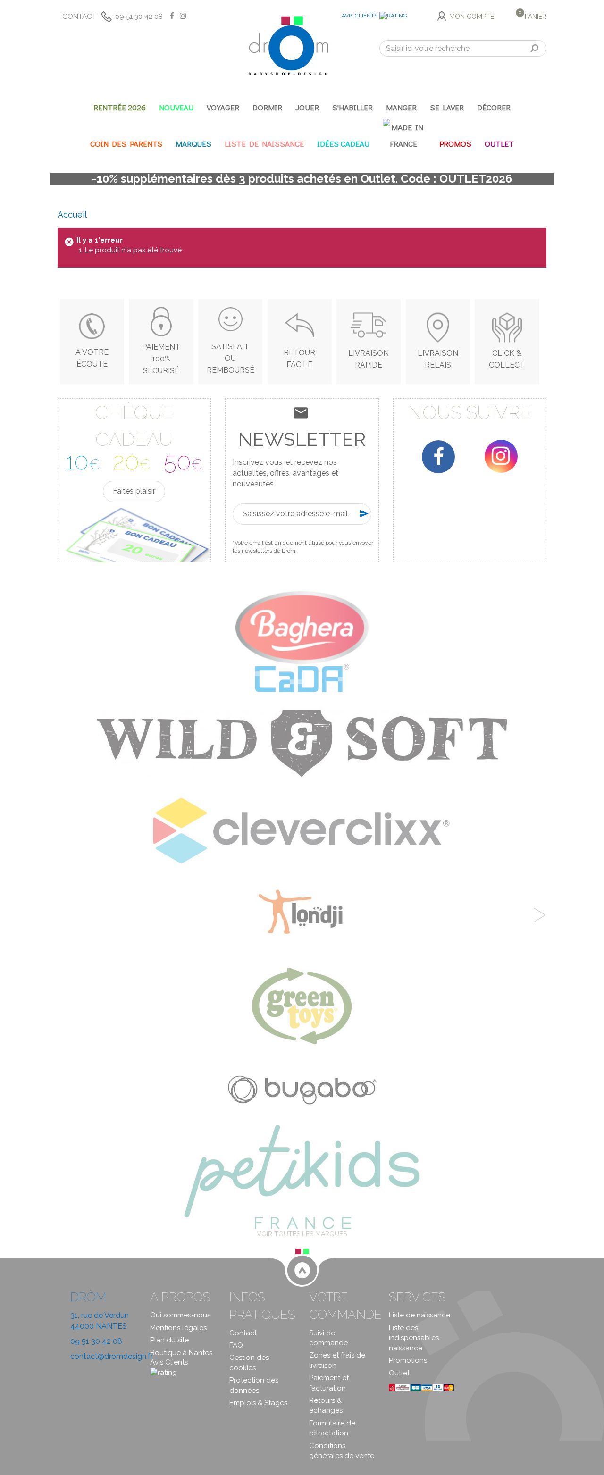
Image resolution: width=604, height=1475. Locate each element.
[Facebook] (438, 456)
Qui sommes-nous (180, 1315)
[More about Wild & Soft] (302, 742)
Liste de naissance (419, 1315)
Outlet (399, 1373)
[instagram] (501, 456)
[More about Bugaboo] (302, 1086)
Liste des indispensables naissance (414, 1338)
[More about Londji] (302, 914)
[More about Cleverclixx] (302, 830)
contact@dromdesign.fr (111, 1356)
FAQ (236, 1345)
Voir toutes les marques (302, 1234)
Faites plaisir (134, 490)
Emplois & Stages (258, 1403)
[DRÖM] (288, 45)
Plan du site (169, 1340)
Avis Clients (360, 15)
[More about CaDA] (302, 677)
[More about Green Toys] (301, 1005)
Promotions (408, 1360)
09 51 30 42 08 (139, 16)
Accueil (72, 214)
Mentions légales (178, 1328)
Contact (79, 16)
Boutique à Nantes (181, 1353)
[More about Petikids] (302, 1176)
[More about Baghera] (302, 627)
